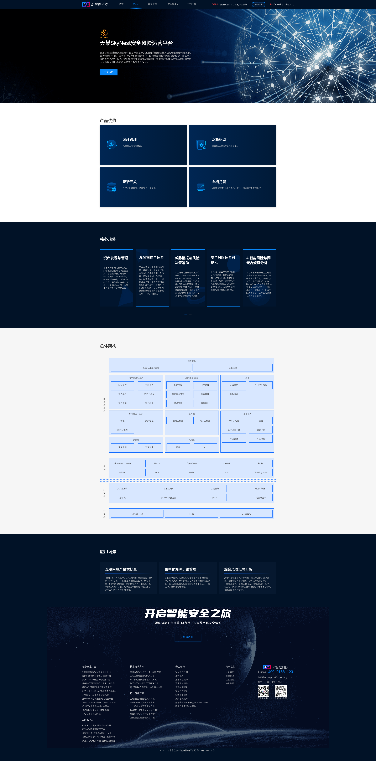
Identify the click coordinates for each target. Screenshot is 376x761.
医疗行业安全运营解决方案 (142, 717)
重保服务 (179, 675)
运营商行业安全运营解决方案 (143, 710)
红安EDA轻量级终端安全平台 (95, 706)
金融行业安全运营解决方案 (142, 698)
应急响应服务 (181, 679)
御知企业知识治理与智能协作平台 (97, 725)
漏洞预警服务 (181, 694)
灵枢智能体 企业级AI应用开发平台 (98, 733)
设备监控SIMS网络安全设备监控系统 (99, 702)
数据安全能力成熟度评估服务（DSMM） (193, 702)
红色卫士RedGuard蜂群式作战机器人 (99, 691)
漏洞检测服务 (181, 687)
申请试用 (258, 4)
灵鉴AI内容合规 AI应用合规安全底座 (98, 740)
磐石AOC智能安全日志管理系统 (97, 687)
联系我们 (230, 679)
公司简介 (230, 671)
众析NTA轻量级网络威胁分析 (95, 710)
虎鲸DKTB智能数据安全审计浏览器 (98, 683)
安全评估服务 (181, 691)
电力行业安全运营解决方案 (142, 706)
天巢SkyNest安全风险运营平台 (96, 679)
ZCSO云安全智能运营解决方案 (144, 683)
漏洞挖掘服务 (181, 698)
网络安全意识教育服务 (185, 706)
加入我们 (230, 683)
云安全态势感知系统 (91, 714)
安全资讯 (230, 675)
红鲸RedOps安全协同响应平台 (96, 671)
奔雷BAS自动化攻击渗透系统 (95, 694)
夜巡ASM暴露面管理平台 (93, 729)
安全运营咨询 (181, 671)
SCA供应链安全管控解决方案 (143, 679)
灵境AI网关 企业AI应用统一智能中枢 (98, 736)
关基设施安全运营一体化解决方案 (145, 671)
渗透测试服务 (181, 683)
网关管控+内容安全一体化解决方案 (146, 687)
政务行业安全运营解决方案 (142, 702)
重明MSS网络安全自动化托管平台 (97, 698)
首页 (121, 4)
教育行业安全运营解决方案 (142, 714)
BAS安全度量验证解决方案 (142, 675)
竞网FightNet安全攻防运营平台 (96, 675)
